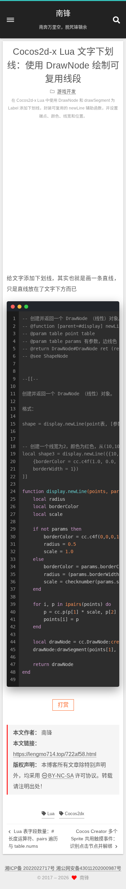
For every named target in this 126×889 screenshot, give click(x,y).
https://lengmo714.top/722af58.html (54, 754)
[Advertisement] (63, 203)
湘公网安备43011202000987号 (88, 868)
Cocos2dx (74, 813)
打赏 (63, 705)
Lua (50, 813)
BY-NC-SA (61, 776)
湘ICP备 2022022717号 (30, 868)
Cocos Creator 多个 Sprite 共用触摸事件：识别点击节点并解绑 (94, 839)
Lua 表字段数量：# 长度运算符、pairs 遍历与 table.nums (33, 839)
